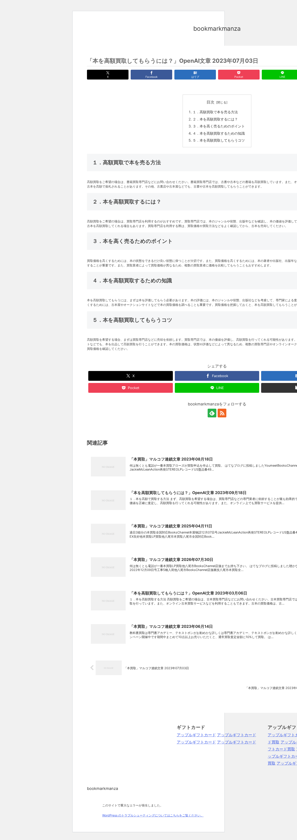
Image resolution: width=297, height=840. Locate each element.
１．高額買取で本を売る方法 (215, 112)
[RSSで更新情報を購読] (222, 413)
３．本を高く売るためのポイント (219, 126)
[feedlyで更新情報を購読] (212, 413)
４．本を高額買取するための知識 (219, 133)
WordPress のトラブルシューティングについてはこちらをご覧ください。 (153, 815)
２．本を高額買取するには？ (215, 119)
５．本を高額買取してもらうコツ (219, 140)
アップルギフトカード (196, 735)
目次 (210, 102)
